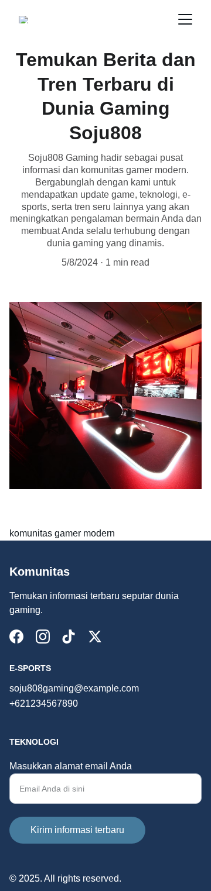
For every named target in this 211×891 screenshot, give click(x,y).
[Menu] (185, 19)
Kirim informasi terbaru (77, 830)
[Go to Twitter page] (95, 636)
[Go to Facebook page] (16, 636)
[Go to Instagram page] (43, 636)
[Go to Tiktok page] (69, 636)
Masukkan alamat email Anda (70, 766)
